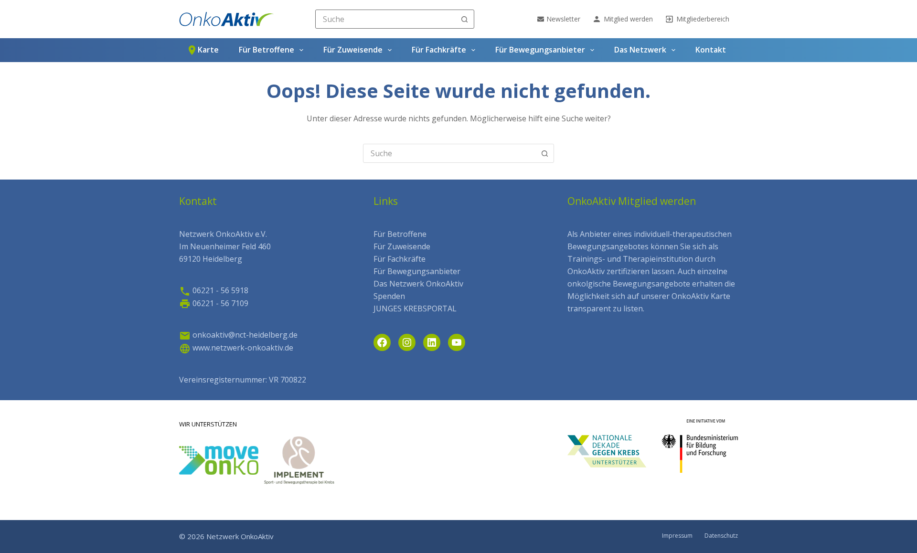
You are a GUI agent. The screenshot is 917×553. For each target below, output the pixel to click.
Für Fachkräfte (439, 49)
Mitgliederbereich (702, 18)
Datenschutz (721, 536)
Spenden (389, 296)
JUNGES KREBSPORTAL (415, 308)
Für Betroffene (266, 49)
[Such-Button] (465, 19)
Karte (208, 49)
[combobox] (386, 19)
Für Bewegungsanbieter (540, 49)
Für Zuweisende (353, 49)
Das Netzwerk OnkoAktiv (418, 283)
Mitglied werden (628, 18)
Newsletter (563, 18)
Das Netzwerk (640, 49)
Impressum (677, 536)
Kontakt (710, 49)
